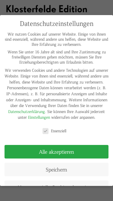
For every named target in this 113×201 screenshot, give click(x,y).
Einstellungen (39, 117)
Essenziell (58, 130)
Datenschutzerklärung (26, 111)
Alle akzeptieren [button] (56, 151)
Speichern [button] (56, 169)
